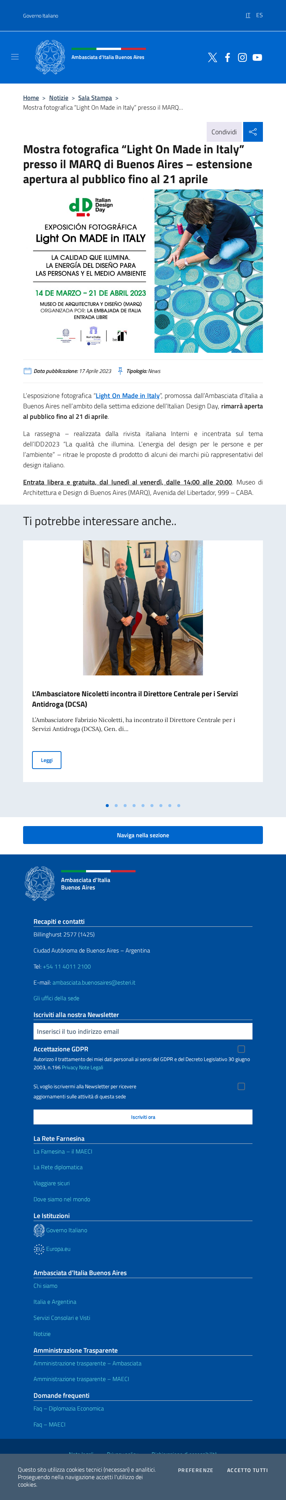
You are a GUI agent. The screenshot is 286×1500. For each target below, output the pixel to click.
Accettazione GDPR (61, 1049)
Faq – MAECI (50, 1424)
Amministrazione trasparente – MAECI (81, 1378)
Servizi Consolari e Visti (62, 1317)
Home (31, 97)
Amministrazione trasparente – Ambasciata (88, 1363)
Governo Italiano (40, 15)
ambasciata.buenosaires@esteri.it (94, 982)
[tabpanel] (143, 669)
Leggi (51, 760)
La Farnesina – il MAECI (63, 1151)
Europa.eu (57, 1248)
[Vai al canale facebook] (225, 56)
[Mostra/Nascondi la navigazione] (14, 56)
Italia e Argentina (55, 1301)
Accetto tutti (247, 1470)
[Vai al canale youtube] (255, 56)
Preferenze (196, 1470)
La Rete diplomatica (58, 1166)
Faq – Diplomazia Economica (69, 1408)
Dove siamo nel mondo (62, 1199)
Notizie (59, 97)
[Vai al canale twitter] (210, 56)
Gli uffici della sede (56, 998)
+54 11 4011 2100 (66, 966)
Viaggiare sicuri (52, 1183)
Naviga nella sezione (143, 835)
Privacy (70, 1067)
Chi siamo (45, 1285)
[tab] (107, 805)
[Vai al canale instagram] (240, 56)
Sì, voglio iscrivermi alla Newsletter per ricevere (85, 1086)
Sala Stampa (95, 97)
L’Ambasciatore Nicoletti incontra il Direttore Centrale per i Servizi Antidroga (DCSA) (135, 699)
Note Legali (91, 1067)
